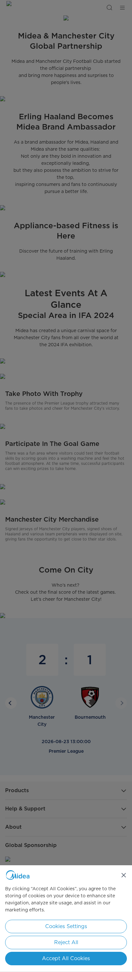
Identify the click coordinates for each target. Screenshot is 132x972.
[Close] (123, 875)
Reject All (66, 942)
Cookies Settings (66, 926)
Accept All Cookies (66, 958)
